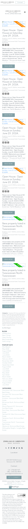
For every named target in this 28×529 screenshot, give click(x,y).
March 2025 (6, 357)
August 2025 (6, 351)
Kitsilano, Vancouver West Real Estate (10, 315)
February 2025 (7, 359)
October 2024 (7, 363)
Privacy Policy (16, 482)
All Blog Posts (6, 333)
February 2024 (7, 379)
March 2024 (6, 377)
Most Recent (6, 347)
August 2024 (6, 367)
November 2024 (7, 361)
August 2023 (6, 383)
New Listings (6, 335)
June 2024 (5, 371)
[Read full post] (14, 25)
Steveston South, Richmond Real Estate (14, 321)
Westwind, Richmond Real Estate (9, 323)
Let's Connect (14, 477)
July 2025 (5, 353)
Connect (20, 2)
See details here (7, 52)
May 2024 (5, 373)
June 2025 (6, 355)
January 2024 (7, 381)
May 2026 (5, 349)
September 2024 (8, 365)
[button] (6, 448)
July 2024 (5, 369)
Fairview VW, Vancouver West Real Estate (15, 314)
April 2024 (5, 375)
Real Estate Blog (7, 339)
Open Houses (6, 337)
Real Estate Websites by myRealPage (13, 484)
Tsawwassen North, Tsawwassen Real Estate (12, 322)
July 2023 (5, 385)
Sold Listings (6, 341)
